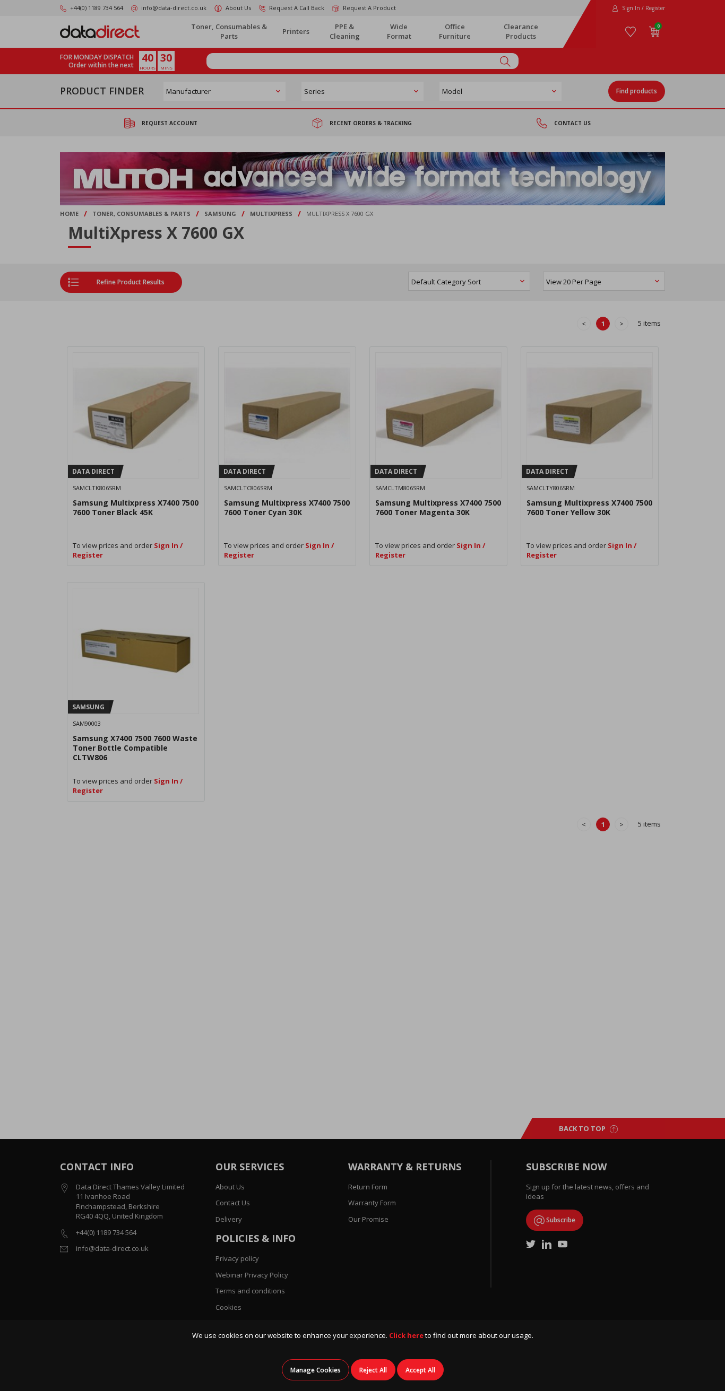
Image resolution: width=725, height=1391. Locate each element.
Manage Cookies (315, 1370)
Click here (406, 1335)
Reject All (373, 1370)
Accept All (420, 1370)
